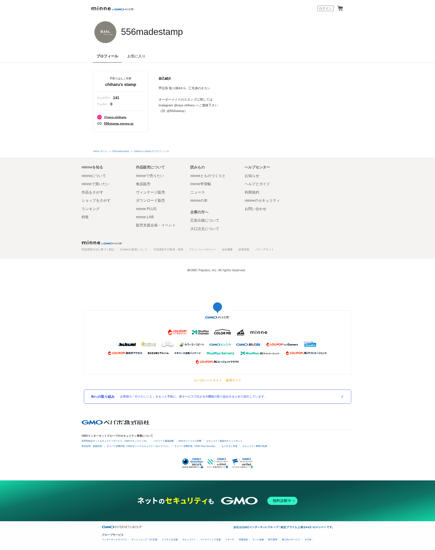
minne (102, 242)
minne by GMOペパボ (112, 8)
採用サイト (234, 380)
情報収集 (243, 539)
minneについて (94, 176)
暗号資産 (272, 539)
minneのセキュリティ (262, 200)
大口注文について (204, 229)
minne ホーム (100, 151)
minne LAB (145, 217)
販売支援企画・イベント (156, 225)
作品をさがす (92, 192)
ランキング (91, 209)
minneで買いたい (96, 184)
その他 (307, 539)
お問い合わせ (255, 209)
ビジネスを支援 (170, 539)
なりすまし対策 (229, 446)
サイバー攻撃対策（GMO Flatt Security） (195, 446)
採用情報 (243, 249)
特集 (85, 217)
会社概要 (227, 249)
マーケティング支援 (210, 539)
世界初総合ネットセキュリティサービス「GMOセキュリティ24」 (115, 441)
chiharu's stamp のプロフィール (151, 151)
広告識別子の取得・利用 (168, 249)
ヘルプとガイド (257, 184)
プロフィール (107, 56)
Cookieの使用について (134, 249)
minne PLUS (146, 209)
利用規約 (252, 192)
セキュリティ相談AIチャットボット (224, 441)
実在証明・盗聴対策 (92, 446)
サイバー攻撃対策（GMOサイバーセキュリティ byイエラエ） (138, 446)
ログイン (325, 8)
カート (340, 8)
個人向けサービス (291, 539)
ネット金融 (258, 539)
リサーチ (229, 539)
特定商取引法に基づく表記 (98, 249)
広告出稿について (204, 220)
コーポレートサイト (207, 380)
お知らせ (252, 176)
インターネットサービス (114, 539)
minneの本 (199, 200)
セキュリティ (189, 539)
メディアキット (264, 249)
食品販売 (143, 184)
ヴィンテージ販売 (150, 192)
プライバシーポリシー (202, 249)
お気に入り (136, 56)
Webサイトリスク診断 (190, 441)
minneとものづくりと (208, 176)
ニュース (197, 192)
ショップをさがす (96, 200)
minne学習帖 (200, 184)
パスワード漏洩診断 (163, 441)
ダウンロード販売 (150, 200)
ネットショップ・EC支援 (144, 539)
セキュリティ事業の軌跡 (254, 446)
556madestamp (152, 32)
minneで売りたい (150, 176)
